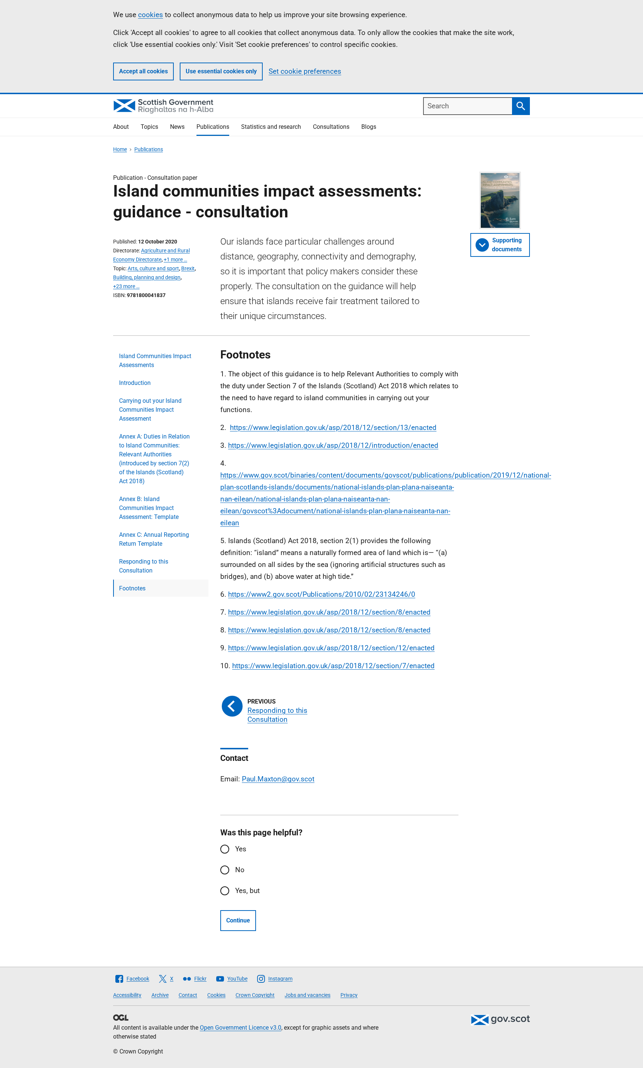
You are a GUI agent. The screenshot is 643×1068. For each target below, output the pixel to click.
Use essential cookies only (221, 71)
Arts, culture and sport (153, 268)
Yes (240, 849)
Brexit (188, 268)
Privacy (349, 995)
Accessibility (127, 995)
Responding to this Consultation (143, 566)
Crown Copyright (255, 995)
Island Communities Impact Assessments (155, 361)
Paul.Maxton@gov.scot (278, 779)
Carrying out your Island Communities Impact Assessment (150, 409)
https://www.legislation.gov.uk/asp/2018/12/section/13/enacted (333, 427)
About (121, 126)
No (239, 869)
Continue (238, 920)
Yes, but (247, 890)
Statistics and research (271, 126)
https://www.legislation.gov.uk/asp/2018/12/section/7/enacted (333, 665)
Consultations (331, 126)
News (177, 126)
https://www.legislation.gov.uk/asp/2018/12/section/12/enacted (331, 648)
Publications (212, 126)
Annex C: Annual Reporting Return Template (154, 539)
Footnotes (132, 588)
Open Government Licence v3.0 (240, 1027)
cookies (150, 14)
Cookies (216, 995)
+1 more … (175, 259)
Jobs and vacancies (307, 995)
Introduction (135, 382)
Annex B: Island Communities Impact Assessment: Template (149, 507)
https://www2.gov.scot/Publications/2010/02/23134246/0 (321, 594)
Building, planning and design (146, 277)
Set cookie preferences (305, 71)
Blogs (368, 126)
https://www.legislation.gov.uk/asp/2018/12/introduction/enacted (333, 445)
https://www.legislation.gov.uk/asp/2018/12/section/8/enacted (329, 612)
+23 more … (126, 286)
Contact (188, 995)
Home (120, 149)
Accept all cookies (143, 71)
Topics (149, 126)
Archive (160, 995)
